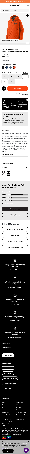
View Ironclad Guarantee (15, 270)
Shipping (4, 404)
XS (4, 76)
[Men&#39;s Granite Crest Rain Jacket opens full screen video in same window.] (15, 28)
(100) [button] (9, 194)
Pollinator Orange (9, 64)
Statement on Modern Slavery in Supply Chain (7, 423)
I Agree (8, 451)
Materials (4, 167)
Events (18, 404)
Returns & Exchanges (10, 378)
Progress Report (20, 419)
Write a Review (15, 215)
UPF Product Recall (7, 419)
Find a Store (19, 402)
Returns (4, 407)
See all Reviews (15, 209)
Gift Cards (8, 388)
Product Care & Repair (6, 415)
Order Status (8, 373)
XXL (12, 81)
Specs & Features (7, 163)
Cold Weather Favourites (15, 247)
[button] (27, 29)
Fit (2, 159)
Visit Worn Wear (15, 320)
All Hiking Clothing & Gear (15, 229)
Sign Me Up (8, 355)
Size (3, 73)
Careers (18, 409)
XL (4, 81)
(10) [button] (9, 195)
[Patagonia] (15, 5)
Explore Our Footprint (15, 287)
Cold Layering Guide (9, 383)
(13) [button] (9, 200)
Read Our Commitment (15, 337)
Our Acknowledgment (22, 415)
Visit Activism (15, 304)
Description (5, 130)
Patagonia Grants (21, 412)
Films (3, 402)
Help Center (8, 368)
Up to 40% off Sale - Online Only (15, 1)
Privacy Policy (5, 412)
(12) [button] (9, 197)
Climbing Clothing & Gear (15, 241)
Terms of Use (5, 409)
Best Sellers (15, 235)
